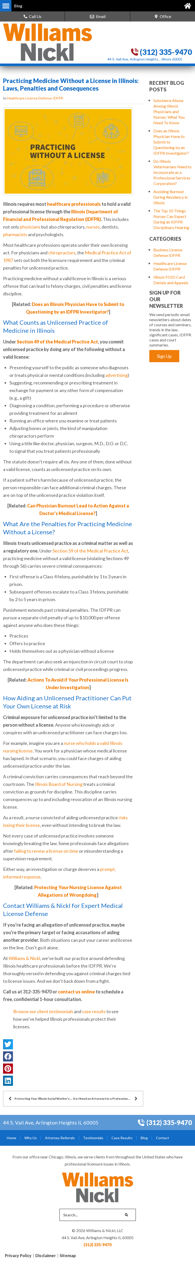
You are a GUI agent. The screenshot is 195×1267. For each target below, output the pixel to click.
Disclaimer (45, 1255)
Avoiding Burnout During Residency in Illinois (170, 197)
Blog (144, 1138)
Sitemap (68, 1255)
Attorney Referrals (60, 1138)
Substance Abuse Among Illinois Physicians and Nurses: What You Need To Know (169, 111)
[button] (5, 5)
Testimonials (93, 1138)
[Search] (126, 1215)
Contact (162, 1138)
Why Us (30, 1138)
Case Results (122, 1138)
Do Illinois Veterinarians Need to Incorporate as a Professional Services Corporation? (172, 172)
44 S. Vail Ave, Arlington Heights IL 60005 (51, 1122)
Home (11, 1138)
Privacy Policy (18, 1255)
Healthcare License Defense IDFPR (35, 98)
